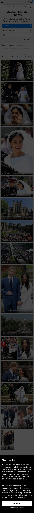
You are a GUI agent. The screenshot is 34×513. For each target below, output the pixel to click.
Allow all (17, 503)
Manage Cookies (17, 507)
